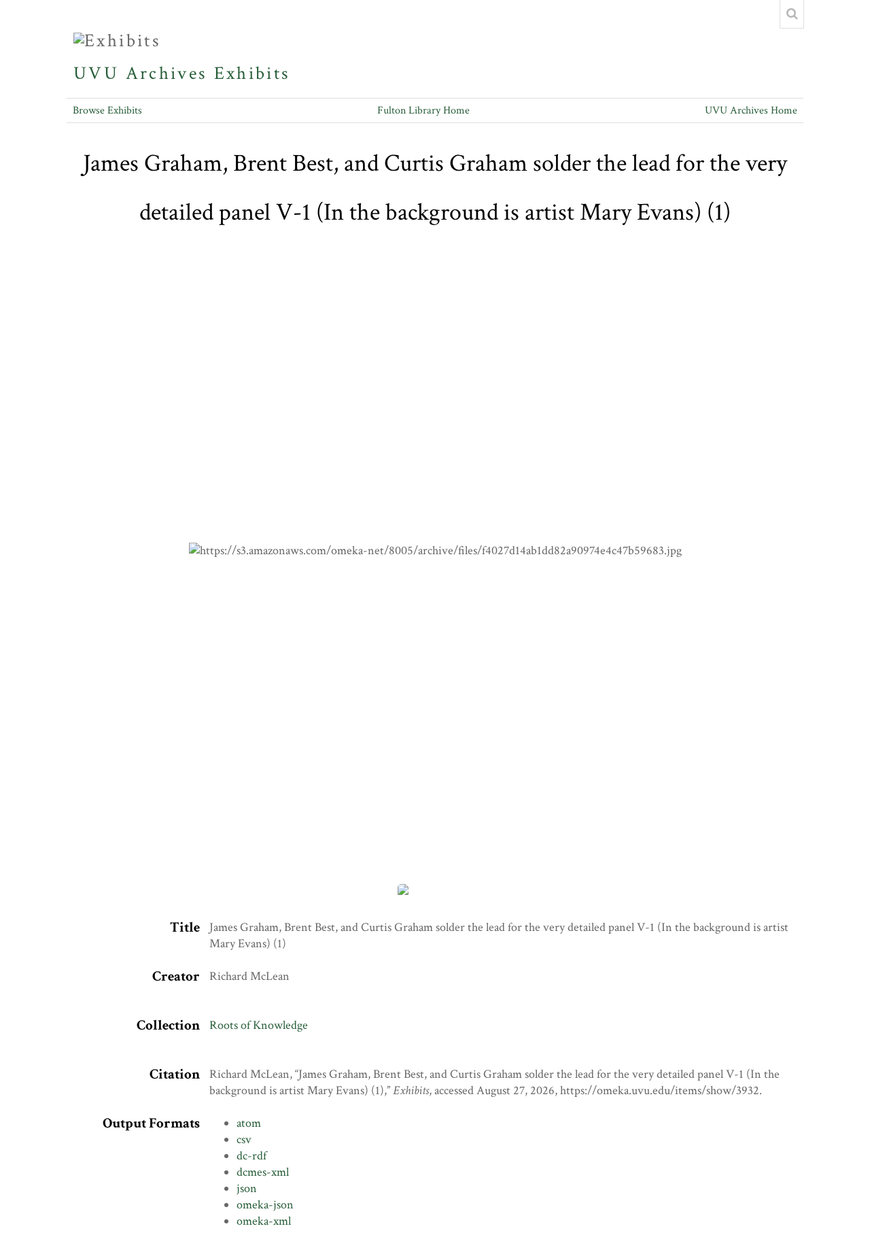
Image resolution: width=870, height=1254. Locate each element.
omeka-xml (264, 1221)
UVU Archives (140, 73)
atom (249, 1123)
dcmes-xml (263, 1172)
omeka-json (265, 1205)
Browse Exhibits (107, 110)
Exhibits (252, 73)
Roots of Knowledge (258, 1025)
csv (244, 1139)
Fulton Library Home (423, 110)
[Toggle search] (792, 14)
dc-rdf (251, 1156)
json (247, 1188)
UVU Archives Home (751, 110)
